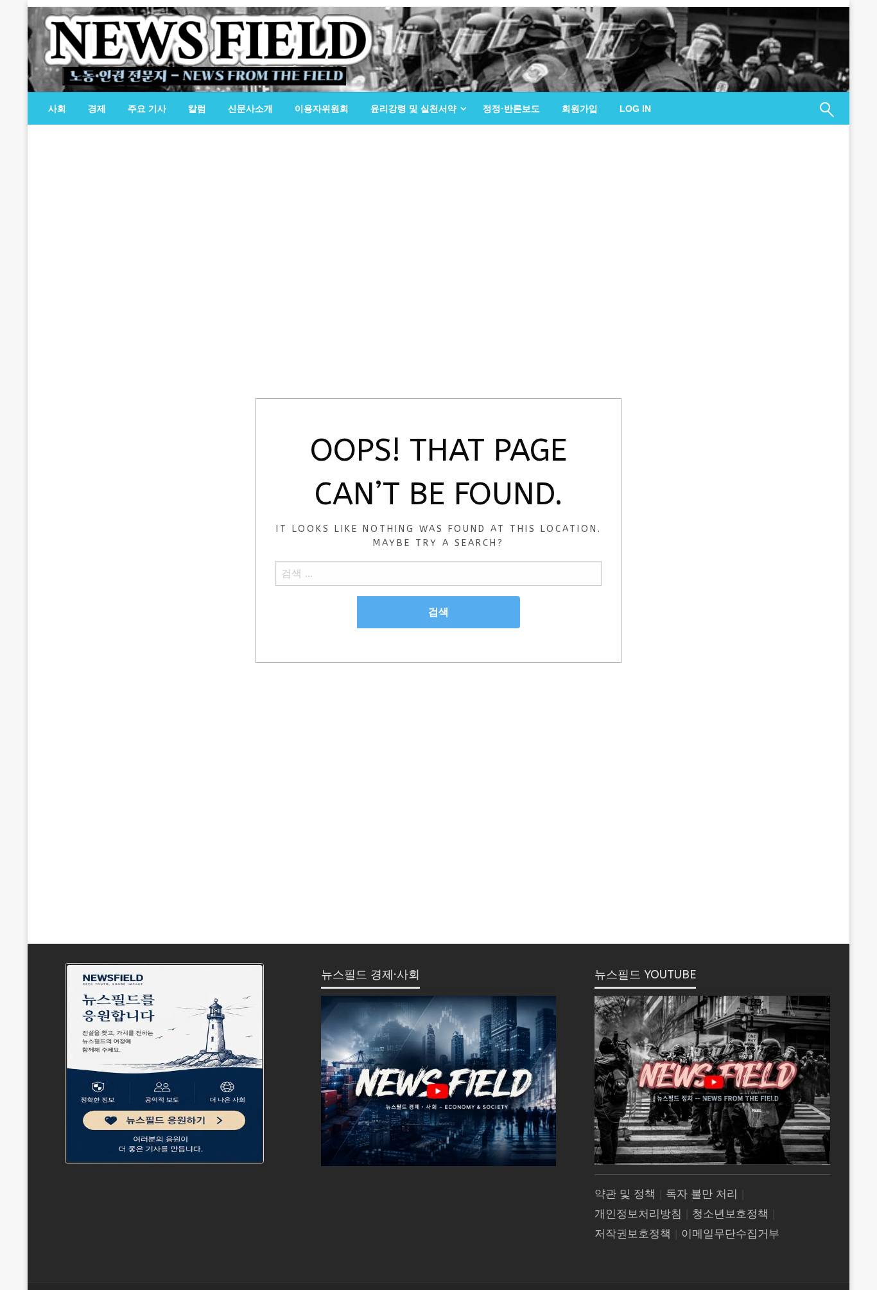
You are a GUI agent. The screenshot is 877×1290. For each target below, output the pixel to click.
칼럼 (197, 108)
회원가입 (580, 108)
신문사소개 (250, 108)
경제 (97, 108)
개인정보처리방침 (638, 1214)
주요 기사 (147, 108)
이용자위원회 (322, 108)
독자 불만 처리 (702, 1194)
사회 (57, 108)
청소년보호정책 (730, 1214)
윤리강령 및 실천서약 (413, 108)
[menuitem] (57, 109)
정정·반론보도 (511, 108)
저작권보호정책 (633, 1234)
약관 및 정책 (625, 1194)
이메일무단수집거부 (730, 1234)
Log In (635, 108)
